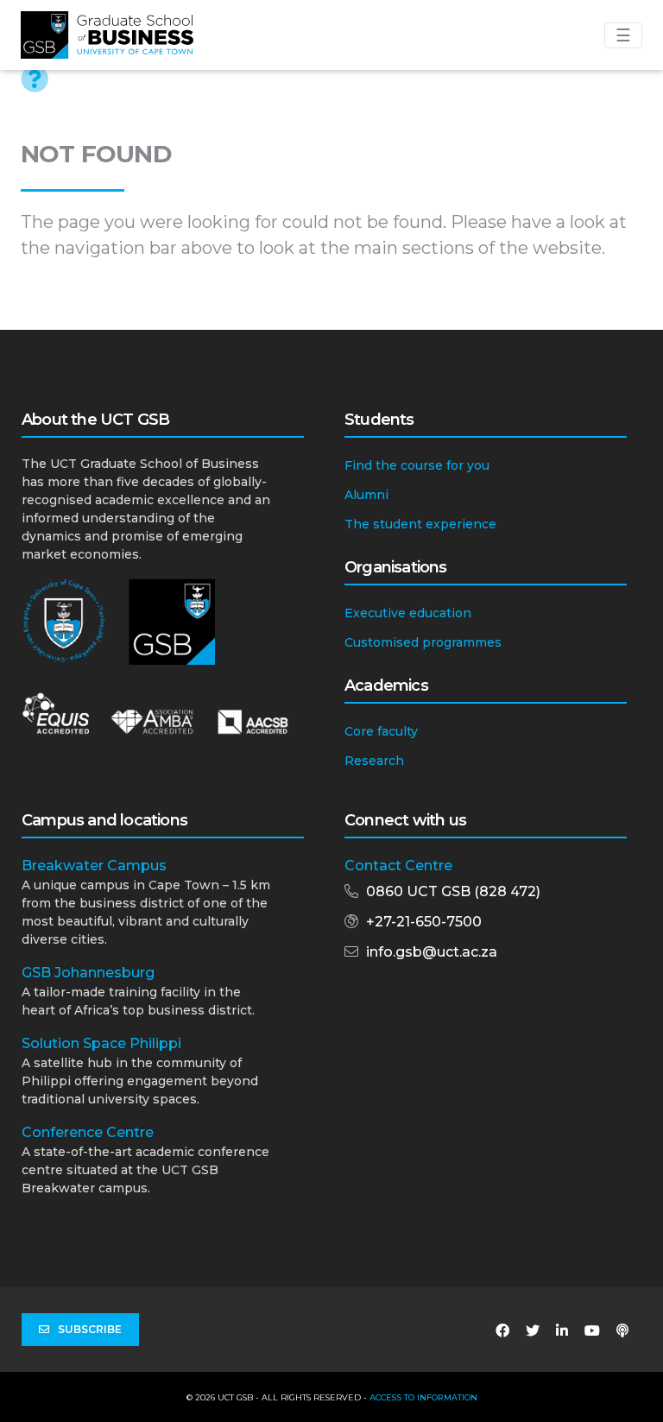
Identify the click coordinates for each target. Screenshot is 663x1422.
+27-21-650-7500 (424, 921)
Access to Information (423, 1397)
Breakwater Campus (94, 865)
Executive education (407, 613)
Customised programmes (423, 642)
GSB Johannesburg (88, 972)
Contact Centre (398, 865)
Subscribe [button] (90, 1329)
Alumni (366, 494)
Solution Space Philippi (101, 1043)
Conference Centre (88, 1132)
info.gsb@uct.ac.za (431, 952)
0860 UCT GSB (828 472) (453, 891)
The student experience (420, 524)
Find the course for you (416, 465)
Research (374, 760)
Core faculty (381, 731)
